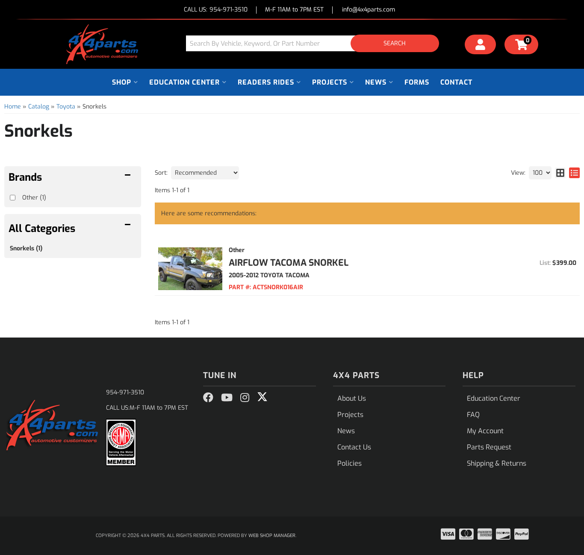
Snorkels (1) (26, 248)
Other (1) (34, 198)
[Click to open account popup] (480, 46)
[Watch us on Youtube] (227, 397)
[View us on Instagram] (244, 397)
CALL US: (216, 10)
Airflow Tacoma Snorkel (288, 263)
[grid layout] (560, 172)
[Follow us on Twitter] (262, 397)
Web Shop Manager (271, 535)
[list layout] (574, 172)
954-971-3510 (125, 392)
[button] (315, 43)
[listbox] (205, 172)
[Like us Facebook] (208, 397)
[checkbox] (12, 197)
